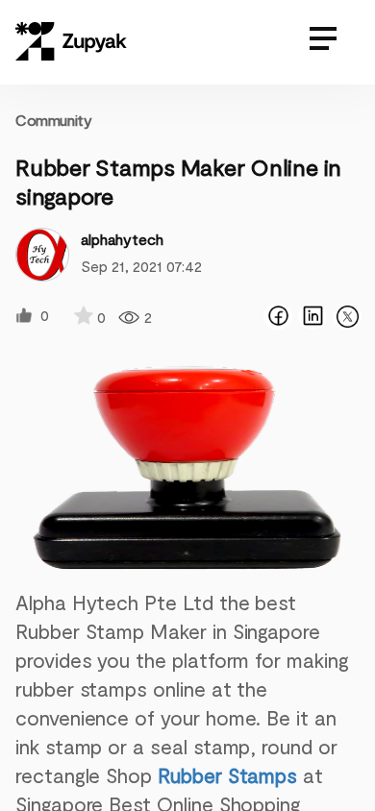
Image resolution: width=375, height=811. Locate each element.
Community (53, 120)
